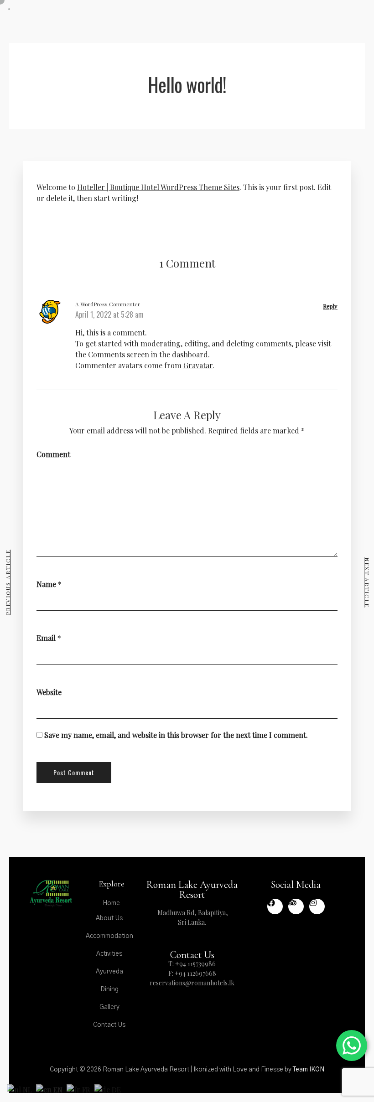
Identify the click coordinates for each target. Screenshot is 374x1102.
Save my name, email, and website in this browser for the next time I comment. (176, 735)
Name (46, 584)
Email (46, 638)
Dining (109, 989)
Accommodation (109, 936)
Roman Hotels (334, 15)
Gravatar (198, 365)
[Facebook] (275, 906)
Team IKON (308, 1069)
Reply (330, 306)
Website (49, 692)
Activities (109, 954)
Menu (300, 21)
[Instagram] (317, 906)
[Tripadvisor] (296, 906)
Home (111, 903)
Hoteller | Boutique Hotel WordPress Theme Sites (158, 187)
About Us (109, 918)
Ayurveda (109, 971)
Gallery (109, 1007)
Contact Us (109, 1025)
